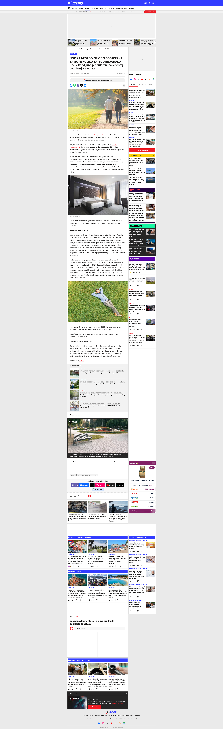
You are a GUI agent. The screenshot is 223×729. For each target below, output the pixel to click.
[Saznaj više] (126, 693)
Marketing (86, 719)
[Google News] (153, 79)
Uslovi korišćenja (134, 719)
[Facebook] (131, 79)
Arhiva (116, 719)
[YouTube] (142, 79)
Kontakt (92, 719)
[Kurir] (76, 3)
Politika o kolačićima (108, 719)
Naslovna (72, 49)
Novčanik (79, 49)
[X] (139, 79)
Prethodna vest (77, 462)
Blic (80, 361)
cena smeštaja (75, 475)
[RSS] (150, 79)
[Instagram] (135, 79)
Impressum (99, 719)
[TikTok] (146, 79)
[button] (120, 73)
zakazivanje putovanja (89, 475)
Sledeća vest (118, 462)
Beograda (97, 135)
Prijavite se (95, 707)
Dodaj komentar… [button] (80, 628)
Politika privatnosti (124, 719)
